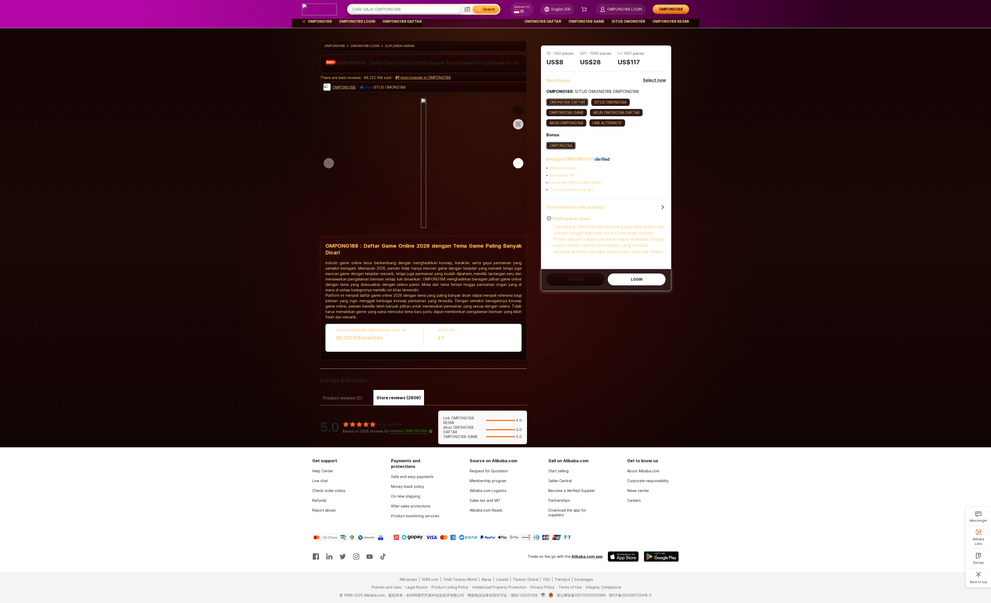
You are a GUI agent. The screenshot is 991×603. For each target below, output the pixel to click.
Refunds (319, 500)
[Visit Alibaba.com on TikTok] (383, 556)
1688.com (429, 579)
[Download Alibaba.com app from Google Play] (661, 556)
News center (638, 490)
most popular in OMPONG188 (423, 77)
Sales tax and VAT (485, 500)
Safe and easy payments (412, 476)
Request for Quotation (489, 471)
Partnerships (559, 500)
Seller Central (560, 481)
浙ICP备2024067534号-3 (630, 595)
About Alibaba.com (643, 471)
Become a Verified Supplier (571, 490)
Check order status (328, 490)
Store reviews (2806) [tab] (399, 397)
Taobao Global (525, 579)
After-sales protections (410, 506)
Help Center (322, 471)
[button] (467, 9)
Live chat (320, 481)
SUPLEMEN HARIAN (399, 46)
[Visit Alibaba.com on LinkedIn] (329, 556)
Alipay (486, 579)
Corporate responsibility (648, 481)
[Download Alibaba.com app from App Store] (623, 556)
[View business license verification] (543, 595)
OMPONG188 (334, 46)
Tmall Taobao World (460, 579)
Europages (583, 579)
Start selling (558, 471)
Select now (654, 80)
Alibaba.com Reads (486, 510)
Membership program (488, 481)
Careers (634, 500)
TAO (546, 579)
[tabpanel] (423, 427)
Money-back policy (407, 486)
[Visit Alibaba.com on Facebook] (315, 556)
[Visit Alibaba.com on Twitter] (342, 556)
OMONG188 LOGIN (364, 46)
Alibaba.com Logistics (488, 490)
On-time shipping (405, 496)
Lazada (502, 579)
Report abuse (324, 510)
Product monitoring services (415, 516)
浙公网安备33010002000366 (581, 595)
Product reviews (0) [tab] (342, 398)
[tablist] (423, 397)
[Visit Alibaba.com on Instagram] (356, 556)
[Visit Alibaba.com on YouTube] (369, 556)
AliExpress (408, 579)
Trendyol (562, 579)
